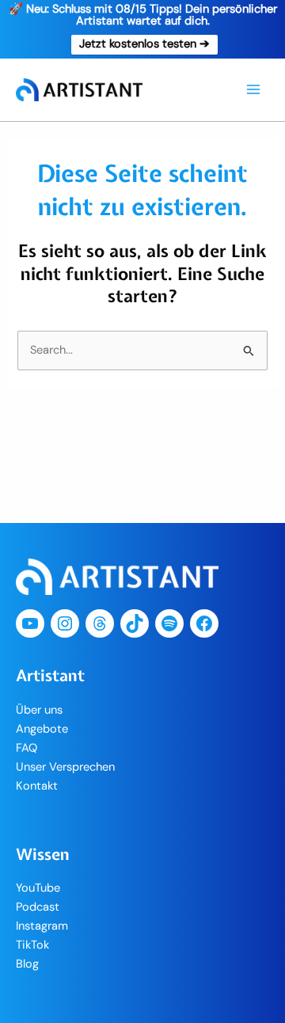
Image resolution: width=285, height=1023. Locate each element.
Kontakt (37, 786)
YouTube (38, 888)
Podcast (37, 907)
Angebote (42, 729)
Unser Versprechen (65, 767)
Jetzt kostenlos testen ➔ (144, 43)
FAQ (26, 748)
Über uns (39, 710)
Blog (27, 964)
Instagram (42, 926)
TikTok (32, 945)
